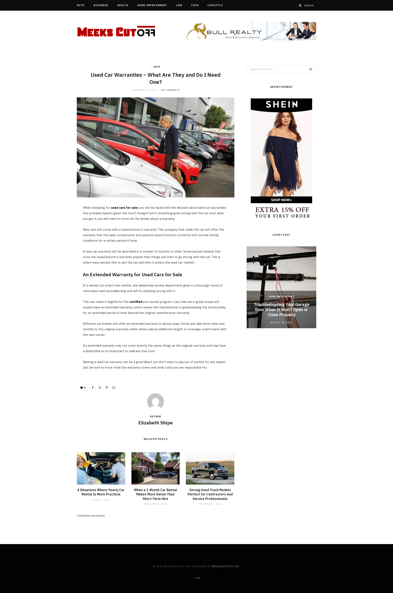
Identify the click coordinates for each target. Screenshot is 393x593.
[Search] (300, 5)
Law (179, 5)
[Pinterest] (57, 242)
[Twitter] (57, 232)
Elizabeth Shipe (155, 422)
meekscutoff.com (225, 566)
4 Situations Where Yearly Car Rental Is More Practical (101, 492)
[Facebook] (57, 221)
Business (101, 5)
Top (197, 578)
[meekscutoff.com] (116, 31)
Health (122, 5)
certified (136, 302)
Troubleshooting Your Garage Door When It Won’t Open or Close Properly (281, 309)
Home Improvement (152, 5)
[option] (281, 287)
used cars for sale (124, 208)
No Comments (170, 90)
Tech (194, 5)
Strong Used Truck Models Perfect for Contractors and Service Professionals (210, 494)
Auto (81, 5)
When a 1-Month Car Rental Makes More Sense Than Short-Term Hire (155, 494)
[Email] (57, 252)
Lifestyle (215, 5)
